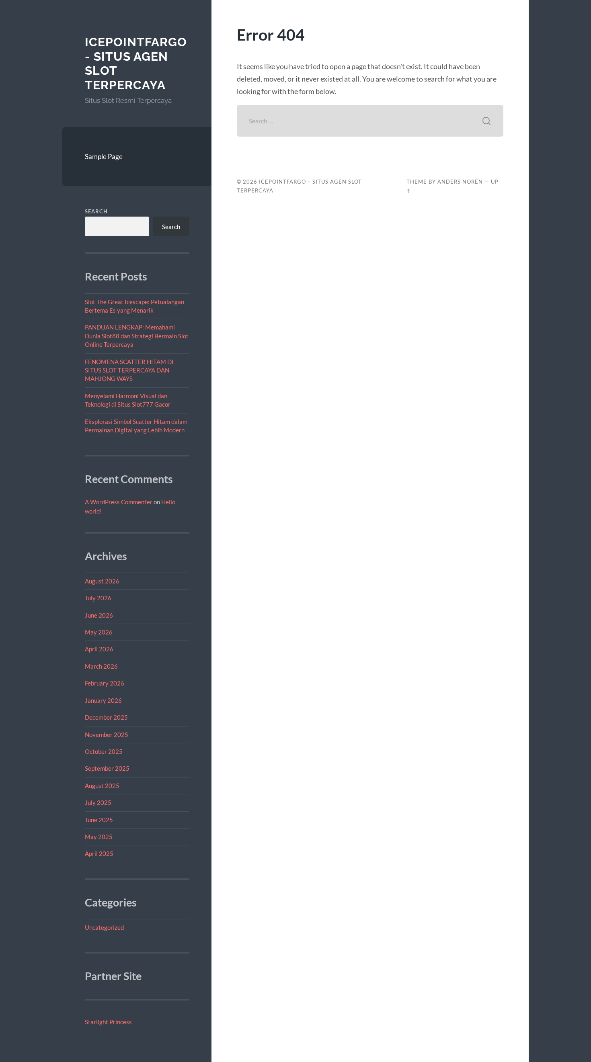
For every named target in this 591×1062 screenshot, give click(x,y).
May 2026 (99, 632)
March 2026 (101, 666)
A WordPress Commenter (118, 501)
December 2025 (106, 717)
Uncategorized (104, 927)
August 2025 (102, 785)
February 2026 (104, 683)
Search (96, 211)
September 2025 (107, 768)
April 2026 (99, 649)
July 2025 (98, 802)
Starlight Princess (108, 1021)
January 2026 (103, 700)
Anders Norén (460, 181)
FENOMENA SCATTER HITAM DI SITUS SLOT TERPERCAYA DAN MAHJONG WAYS (129, 370)
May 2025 (99, 836)
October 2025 (104, 751)
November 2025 (106, 734)
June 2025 (99, 819)
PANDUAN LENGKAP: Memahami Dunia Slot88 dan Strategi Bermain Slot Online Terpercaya (137, 335)
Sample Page (104, 156)
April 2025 (99, 853)
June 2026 (99, 615)
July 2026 (98, 598)
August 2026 (102, 581)
